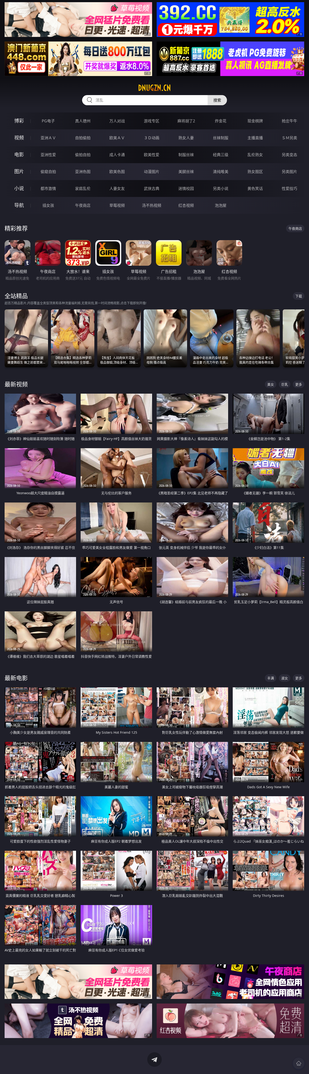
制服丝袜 (186, 154)
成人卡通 (117, 154)
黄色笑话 (255, 188)
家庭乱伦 (83, 188)
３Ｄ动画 (151, 137)
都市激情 (48, 188)
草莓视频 (117, 205)
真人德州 (83, 121)
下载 (298, 296)
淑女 (284, 678)
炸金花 (220, 121)
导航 (19, 205)
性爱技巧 (289, 188)
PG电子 (48, 121)
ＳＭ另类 (289, 137)
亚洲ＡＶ (48, 137)
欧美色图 (117, 171)
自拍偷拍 (83, 137)
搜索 (217, 100)
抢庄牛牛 (289, 121)
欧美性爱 (151, 154)
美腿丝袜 (186, 171)
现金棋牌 (255, 121)
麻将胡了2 (186, 121)
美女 (270, 384)
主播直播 (255, 137)
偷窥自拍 (48, 171)
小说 (19, 188)
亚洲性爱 (48, 154)
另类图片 (289, 171)
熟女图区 (255, 171)
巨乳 (284, 384)
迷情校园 (186, 188)
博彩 (19, 121)
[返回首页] (298, 1063)
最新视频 (16, 384)
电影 (19, 154)
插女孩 (48, 205)
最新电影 (16, 678)
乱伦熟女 (255, 154)
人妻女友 (117, 188)
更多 (298, 384)
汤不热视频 (151, 205)
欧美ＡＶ (117, 137)
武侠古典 (151, 188)
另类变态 (289, 154)
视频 (19, 137)
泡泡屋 (220, 205)
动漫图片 (151, 171)
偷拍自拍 (83, 154)
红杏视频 (186, 205)
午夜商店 (83, 205)
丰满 (270, 678)
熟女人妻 (186, 137)
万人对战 (117, 121)
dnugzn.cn (154, 88)
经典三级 (220, 154)
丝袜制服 (220, 137)
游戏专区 (151, 121)
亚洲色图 (83, 171)
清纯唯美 (220, 171)
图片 (19, 171)
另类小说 (220, 188)
